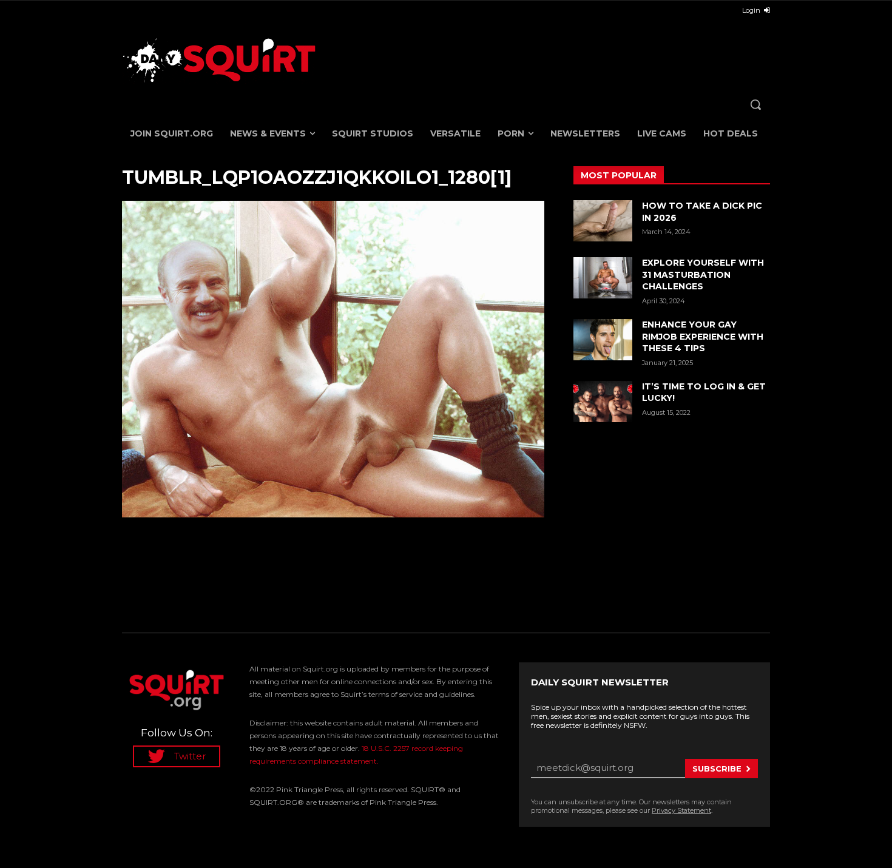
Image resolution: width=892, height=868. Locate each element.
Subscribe (717, 768)
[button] (755, 104)
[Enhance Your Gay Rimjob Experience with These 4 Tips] (602, 339)
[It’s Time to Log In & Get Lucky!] (602, 401)
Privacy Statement (681, 810)
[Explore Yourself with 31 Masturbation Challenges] (602, 277)
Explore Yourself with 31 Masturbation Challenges (703, 274)
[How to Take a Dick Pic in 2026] (602, 220)
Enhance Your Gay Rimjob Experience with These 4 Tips (702, 336)
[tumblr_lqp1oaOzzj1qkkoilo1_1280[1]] (333, 359)
